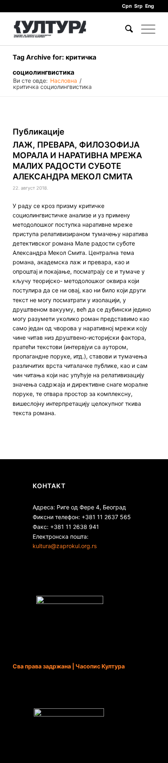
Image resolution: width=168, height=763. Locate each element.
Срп (127, 6)
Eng (149, 6)
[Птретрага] (125, 29)
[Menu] (144, 29)
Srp (138, 6)
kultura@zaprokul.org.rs (65, 545)
